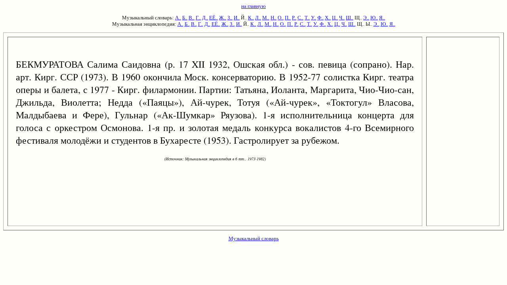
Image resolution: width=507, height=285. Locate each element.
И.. (237, 18)
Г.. (198, 18)
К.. (251, 18)
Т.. (307, 18)
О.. (281, 18)
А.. (178, 18)
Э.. (366, 18)
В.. (191, 18)
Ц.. (335, 18)
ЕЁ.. (213, 18)
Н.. (273, 18)
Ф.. (320, 18)
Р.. (294, 18)
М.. (265, 18)
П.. (288, 18)
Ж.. (222, 18)
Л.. (258, 18)
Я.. (382, 18)
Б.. (184, 18)
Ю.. (374, 18)
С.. (300, 18)
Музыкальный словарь (254, 238)
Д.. (205, 18)
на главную (253, 6)
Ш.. (349, 18)
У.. (313, 18)
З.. (230, 18)
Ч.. (342, 18)
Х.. (328, 18)
